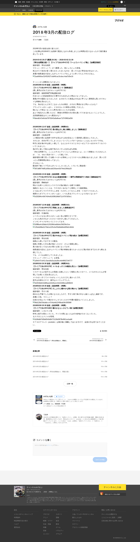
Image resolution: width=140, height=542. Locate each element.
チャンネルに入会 (105, 10)
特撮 (44, 527)
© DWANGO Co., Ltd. (119, 538)
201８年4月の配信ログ (41, 361)
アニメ (45, 517)
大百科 (41, 2)
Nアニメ (50, 2)
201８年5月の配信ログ (41, 356)
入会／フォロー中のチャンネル (83, 514)
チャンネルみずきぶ (22, 6)
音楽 (44, 530)
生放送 (28, 2)
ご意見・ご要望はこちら (50, 491)
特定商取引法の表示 (21, 521)
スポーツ (59, 514)
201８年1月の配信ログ (40, 377)
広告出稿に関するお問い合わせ (112, 521)
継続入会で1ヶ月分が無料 (112, 494)
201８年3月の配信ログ (41, 366)
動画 (19, 2)
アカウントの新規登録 (80, 527)
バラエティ (48, 6)
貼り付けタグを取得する (34, 491)
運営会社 (17, 527)
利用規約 (17, 517)
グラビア (59, 534)
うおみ (46, 39)
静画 (23, 2)
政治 (57, 524)
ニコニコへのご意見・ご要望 (111, 517)
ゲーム (58, 527)
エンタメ (46, 534)
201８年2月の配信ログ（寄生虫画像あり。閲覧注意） (51, 371)
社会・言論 (47, 524)
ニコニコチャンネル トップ (23, 514)
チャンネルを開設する (109, 514)
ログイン (103, 2)
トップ (17, 10)
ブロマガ (39, 10)
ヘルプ (16, 524)
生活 (57, 521)
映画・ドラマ (47, 521)
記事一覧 (70, 384)
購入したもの (76, 517)
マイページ (76, 521)
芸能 (57, 517)
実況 (45, 2)
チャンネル (34, 2)
